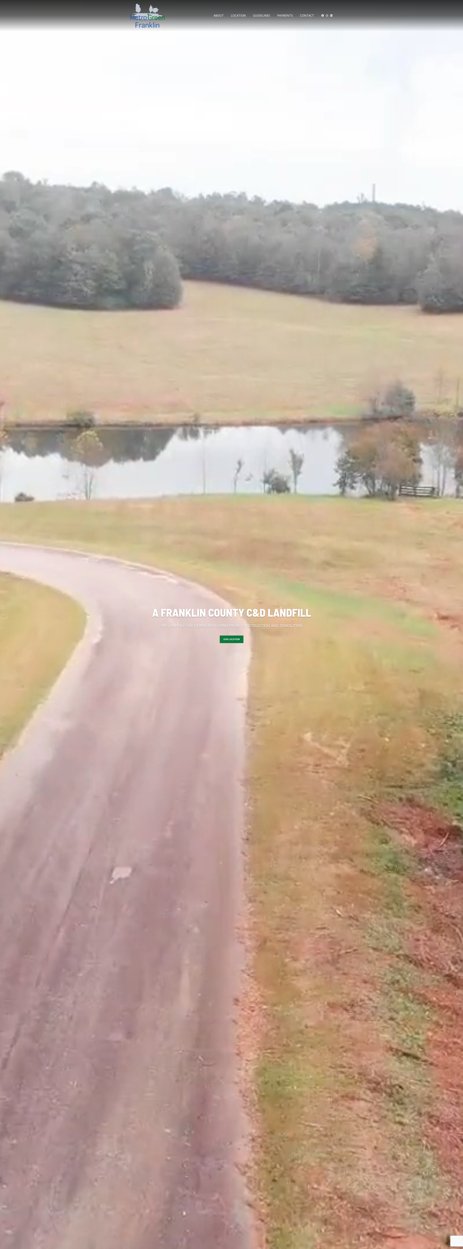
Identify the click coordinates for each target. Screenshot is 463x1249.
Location (238, 16)
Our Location (231, 639)
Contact (307, 16)
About (219, 16)
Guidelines (261, 16)
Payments (285, 16)
